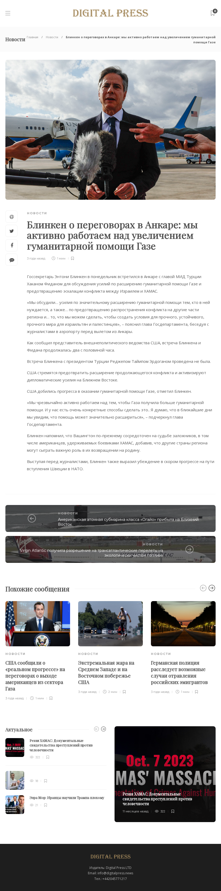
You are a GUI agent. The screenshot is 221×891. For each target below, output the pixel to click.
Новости (52, 37)
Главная (32, 37)
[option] (37, 651)
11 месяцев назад (136, 811)
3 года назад (36, 258)
